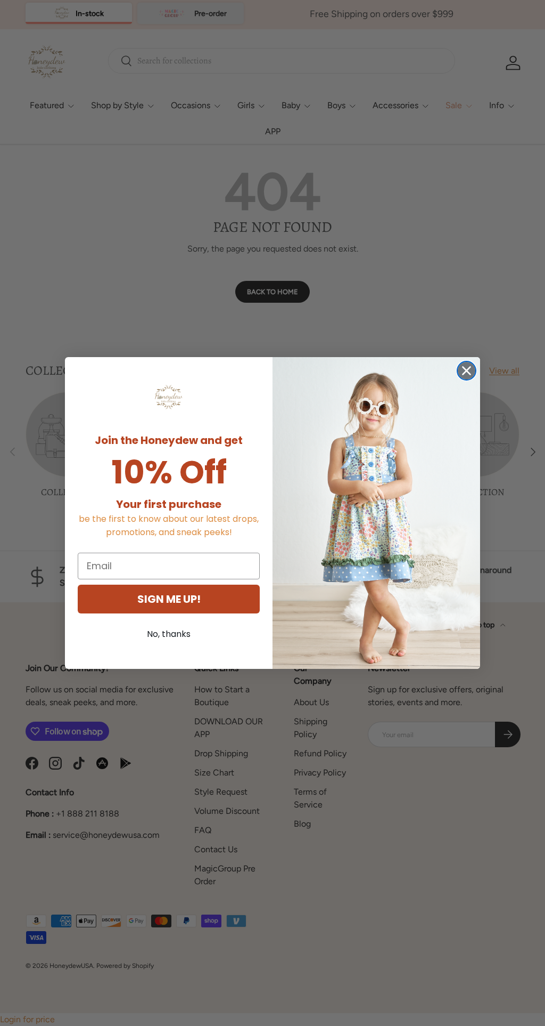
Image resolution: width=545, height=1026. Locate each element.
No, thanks (169, 634)
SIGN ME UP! (169, 599)
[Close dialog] (466, 370)
